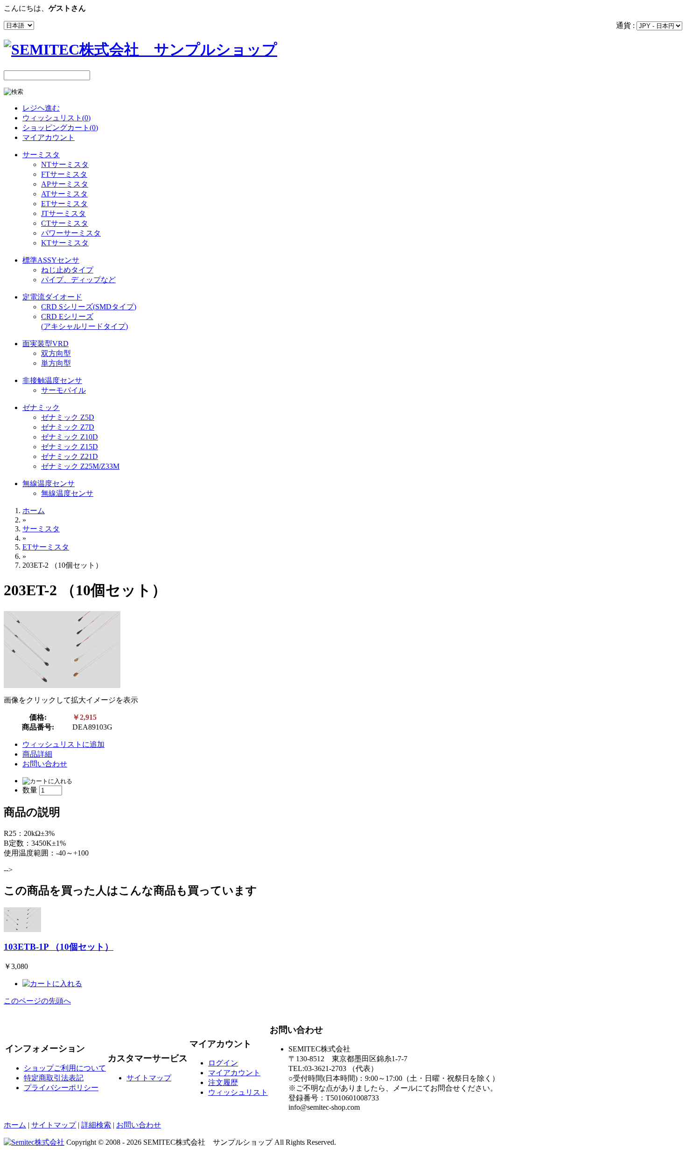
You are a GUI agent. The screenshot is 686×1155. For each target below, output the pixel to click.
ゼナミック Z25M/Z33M (80, 466)
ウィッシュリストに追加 (63, 744)
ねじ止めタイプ (67, 270)
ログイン (223, 1063)
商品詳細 (37, 754)
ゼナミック (41, 407)
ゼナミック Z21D (69, 456)
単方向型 (56, 363)
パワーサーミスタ (71, 233)
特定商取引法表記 (54, 1078)
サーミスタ (41, 155)
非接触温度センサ (52, 380)
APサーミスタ (64, 184)
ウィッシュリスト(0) (56, 118)
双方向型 (56, 353)
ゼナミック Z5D (67, 417)
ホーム (33, 511)
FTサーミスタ (64, 174)
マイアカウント (48, 137)
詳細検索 (96, 1125)
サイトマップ (148, 1078)
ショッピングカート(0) (60, 128)
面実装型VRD (45, 344)
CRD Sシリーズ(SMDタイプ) (88, 307)
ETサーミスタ (64, 204)
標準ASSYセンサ (50, 260)
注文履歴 (223, 1082)
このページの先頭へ (37, 1001)
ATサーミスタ (64, 194)
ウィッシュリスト (238, 1092)
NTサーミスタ (65, 164)
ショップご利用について (65, 1068)
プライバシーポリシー (61, 1088)
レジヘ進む (41, 108)
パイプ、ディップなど (78, 280)
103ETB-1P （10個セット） (58, 947)
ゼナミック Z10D (69, 437)
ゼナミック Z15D (69, 447)
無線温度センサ (48, 483)
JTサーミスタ (63, 213)
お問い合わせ (44, 764)
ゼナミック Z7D (67, 427)
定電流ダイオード (52, 297)
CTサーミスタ (64, 223)
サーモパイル (63, 390)
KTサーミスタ (65, 243)
